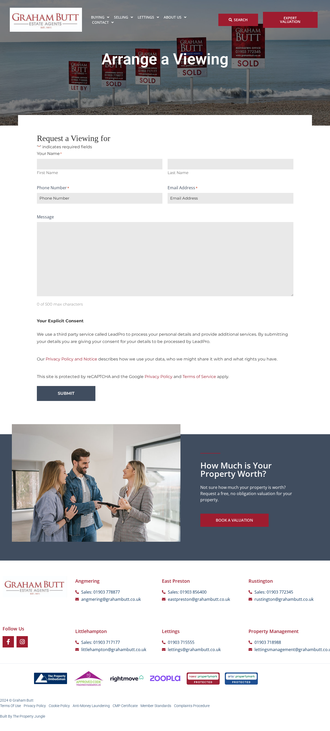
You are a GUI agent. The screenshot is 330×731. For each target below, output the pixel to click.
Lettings (146, 17)
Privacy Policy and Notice (71, 359)
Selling (121, 17)
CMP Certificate (125, 706)
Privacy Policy (158, 376)
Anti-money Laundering (91, 706)
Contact (100, 22)
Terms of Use (10, 706)
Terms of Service (199, 376)
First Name (47, 172)
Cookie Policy (59, 706)
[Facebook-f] (8, 641)
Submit (66, 393)
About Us (173, 17)
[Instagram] (22, 641)
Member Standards (156, 706)
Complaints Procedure (192, 706)
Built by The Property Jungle (22, 716)
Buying (97, 17)
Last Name (178, 172)
